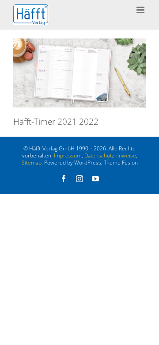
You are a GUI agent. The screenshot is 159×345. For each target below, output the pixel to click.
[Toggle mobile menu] (141, 10)
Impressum (68, 155)
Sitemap (32, 162)
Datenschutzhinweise (110, 155)
